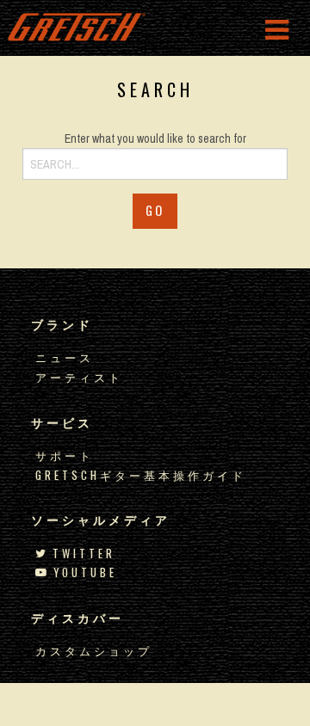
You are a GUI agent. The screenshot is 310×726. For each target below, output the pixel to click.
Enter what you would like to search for (155, 138)
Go (155, 210)
